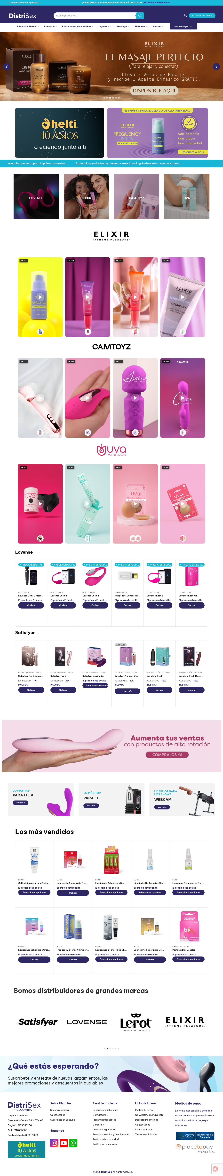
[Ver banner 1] (104, 98)
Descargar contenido (147, 1119)
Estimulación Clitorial (30, 673)
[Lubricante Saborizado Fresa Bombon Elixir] (73, 860)
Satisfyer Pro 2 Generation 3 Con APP (199, 676)
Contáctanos (57, 1114)
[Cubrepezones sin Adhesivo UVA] (183, 538)
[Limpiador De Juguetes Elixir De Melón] (188, 860)
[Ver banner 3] (110, 98)
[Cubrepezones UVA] (133, 538)
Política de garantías (104, 1129)
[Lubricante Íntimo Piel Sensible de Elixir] (183, 331)
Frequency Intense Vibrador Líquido (76, 950)
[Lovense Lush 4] (95, 576)
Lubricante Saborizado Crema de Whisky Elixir (158, 950)
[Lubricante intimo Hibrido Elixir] (111, 927)
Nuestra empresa (59, 1110)
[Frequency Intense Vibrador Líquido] (40, 331)
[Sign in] (185, 16)
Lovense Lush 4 (90, 595)
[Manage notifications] (215, 1168)
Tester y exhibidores (146, 1134)
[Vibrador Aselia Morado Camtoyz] (135, 432)
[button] (59, 132)
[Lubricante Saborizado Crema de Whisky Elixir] (150, 927)
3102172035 (32, 1135)
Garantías (98, 1124)
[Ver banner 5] (116, 98)
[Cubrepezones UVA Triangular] (138, 538)
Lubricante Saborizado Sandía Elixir (114, 883)
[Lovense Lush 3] (160, 576)
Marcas (156, 26)
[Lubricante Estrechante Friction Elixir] (88, 331)
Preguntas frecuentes (104, 1119)
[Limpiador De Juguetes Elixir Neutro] (150, 860)
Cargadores (121, 592)
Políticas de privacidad (106, 1139)
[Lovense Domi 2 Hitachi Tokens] (31, 576)
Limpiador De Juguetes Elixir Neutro (153, 883)
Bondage (122, 26)
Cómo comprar (143, 1129)
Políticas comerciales (105, 1144)
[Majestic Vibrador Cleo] (183, 432)
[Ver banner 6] (119, 98)
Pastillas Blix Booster (183, 950)
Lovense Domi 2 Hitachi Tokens (34, 595)
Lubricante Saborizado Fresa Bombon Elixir (80, 883)
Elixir (21, 880)
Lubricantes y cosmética (76, 26)
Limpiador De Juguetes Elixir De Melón (192, 883)
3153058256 (25, 1125)
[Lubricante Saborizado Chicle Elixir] (34, 927)
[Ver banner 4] (113, 98)
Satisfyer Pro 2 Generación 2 (33, 676)
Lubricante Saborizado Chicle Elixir (37, 950)
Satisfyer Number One (126, 676)
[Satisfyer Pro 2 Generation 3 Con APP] (192, 656)
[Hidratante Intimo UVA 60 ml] (88, 538)
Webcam (140, 26)
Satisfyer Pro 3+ (155, 676)
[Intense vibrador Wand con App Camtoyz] (40, 432)
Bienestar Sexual (27, 26)
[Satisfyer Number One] (127, 656)
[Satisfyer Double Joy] (95, 656)
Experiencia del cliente (105, 1110)
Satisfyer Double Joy (93, 676)
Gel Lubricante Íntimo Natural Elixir (37, 883)
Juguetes (103, 26)
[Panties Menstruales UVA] (40, 538)
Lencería (49, 26)
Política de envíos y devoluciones (111, 1134)
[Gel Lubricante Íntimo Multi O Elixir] (135, 331)
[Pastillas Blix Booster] (188, 927)
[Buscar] (140, 15)
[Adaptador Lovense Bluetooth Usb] (127, 576)
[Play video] (40, 297)
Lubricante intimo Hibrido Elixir (112, 950)
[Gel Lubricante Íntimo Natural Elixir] (34, 860)
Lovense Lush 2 (58, 595)
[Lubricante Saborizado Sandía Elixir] (111, 860)
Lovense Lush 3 (155, 595)
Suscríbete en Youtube (62, 1119)
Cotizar (31, 605)
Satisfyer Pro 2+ (59, 676)
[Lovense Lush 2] (63, 576)
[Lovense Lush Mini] (192, 576)
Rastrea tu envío (144, 1110)
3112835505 (20, 1130)
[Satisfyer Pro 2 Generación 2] (31, 656)
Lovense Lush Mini (188, 595)
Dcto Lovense (25, 592)
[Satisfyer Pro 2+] (63, 656)
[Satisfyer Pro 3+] (160, 656)
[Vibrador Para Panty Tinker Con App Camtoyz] (88, 432)
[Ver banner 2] (107, 98)
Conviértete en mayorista (149, 1114)
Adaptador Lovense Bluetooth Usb (133, 595)
